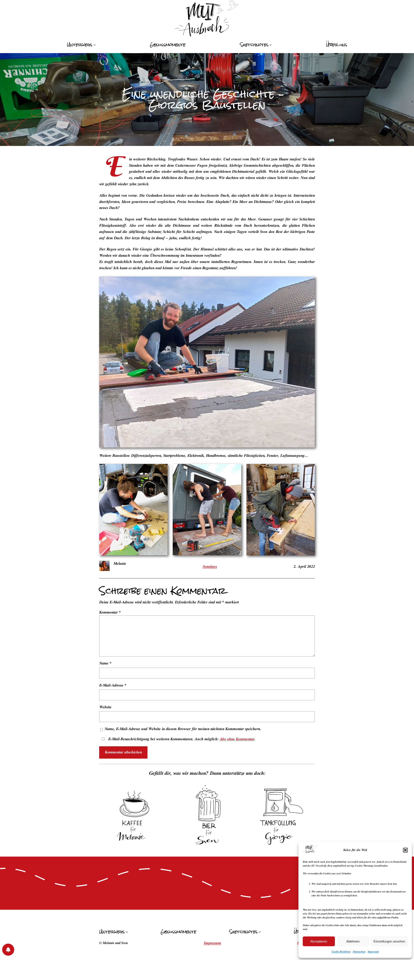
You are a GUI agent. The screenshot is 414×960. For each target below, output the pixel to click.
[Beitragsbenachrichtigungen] (8, 950)
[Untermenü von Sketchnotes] (270, 45)
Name (105, 663)
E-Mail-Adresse (112, 685)
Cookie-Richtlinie (341, 951)
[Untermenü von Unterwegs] (94, 45)
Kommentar (110, 612)
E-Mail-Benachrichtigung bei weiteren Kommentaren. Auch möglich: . (181, 739)
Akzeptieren (318, 941)
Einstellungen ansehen (389, 941)
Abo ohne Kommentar (237, 739)
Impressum (373, 951)
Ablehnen (352, 941)
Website (105, 707)
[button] (405, 850)
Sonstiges (210, 567)
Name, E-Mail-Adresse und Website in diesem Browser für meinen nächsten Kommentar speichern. (183, 729)
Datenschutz (359, 951)
